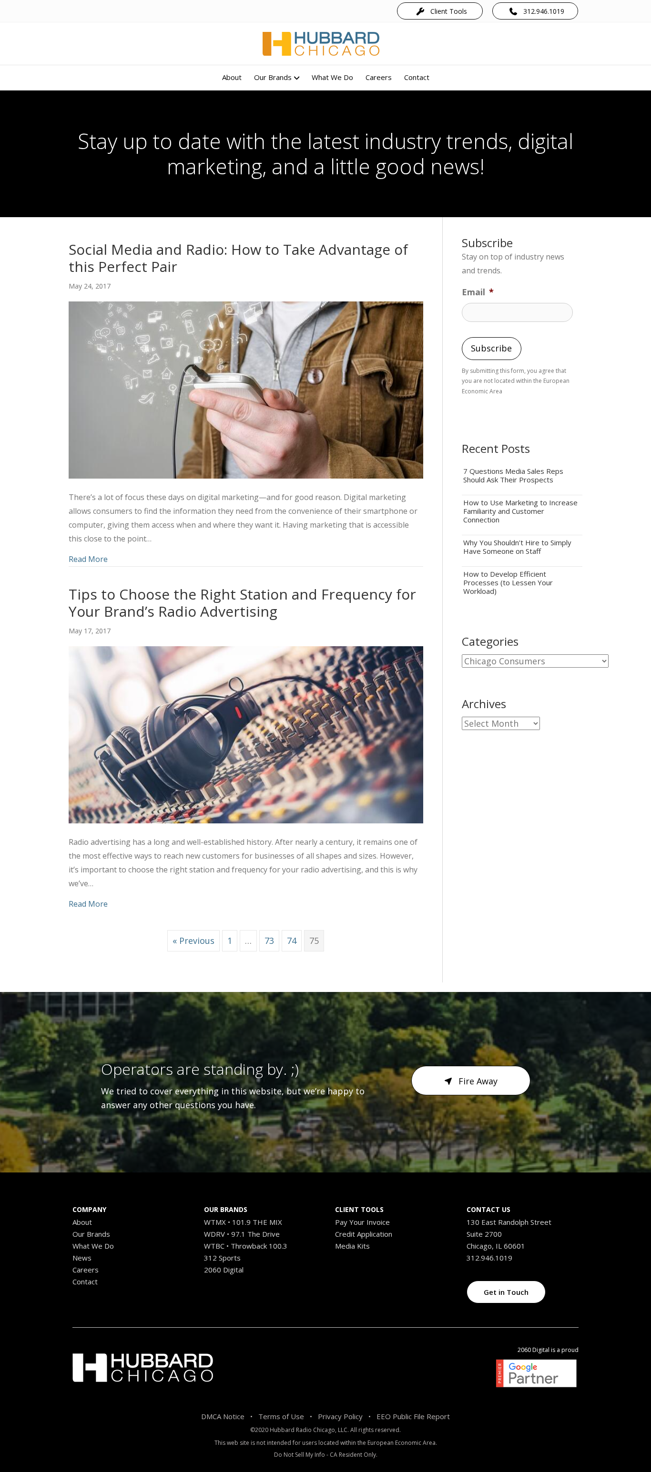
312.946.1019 (489, 1257)
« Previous (193, 940)
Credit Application (363, 1234)
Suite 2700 (484, 1234)
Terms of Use (281, 1416)
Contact (416, 77)
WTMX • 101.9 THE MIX (243, 1222)
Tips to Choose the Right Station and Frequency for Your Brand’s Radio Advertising (242, 602)
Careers (379, 77)
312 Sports (222, 1257)
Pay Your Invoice (362, 1222)
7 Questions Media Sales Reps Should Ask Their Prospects (513, 475)
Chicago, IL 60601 (496, 1246)
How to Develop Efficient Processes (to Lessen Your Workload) (508, 582)
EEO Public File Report (413, 1416)
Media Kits (352, 1246)
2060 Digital (224, 1269)
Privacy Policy (340, 1416)
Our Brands (273, 77)
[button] (440, 10)
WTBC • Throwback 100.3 (245, 1246)
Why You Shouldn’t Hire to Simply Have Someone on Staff (517, 547)
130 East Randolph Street (509, 1222)
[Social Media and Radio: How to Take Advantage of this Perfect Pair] (246, 389)
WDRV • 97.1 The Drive (242, 1234)
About (232, 77)
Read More (88, 558)
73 (269, 940)
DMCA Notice (222, 1416)
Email (478, 292)
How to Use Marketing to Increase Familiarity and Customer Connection (520, 511)
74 (291, 940)
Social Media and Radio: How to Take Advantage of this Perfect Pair (238, 258)
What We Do (332, 77)
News (82, 1257)
